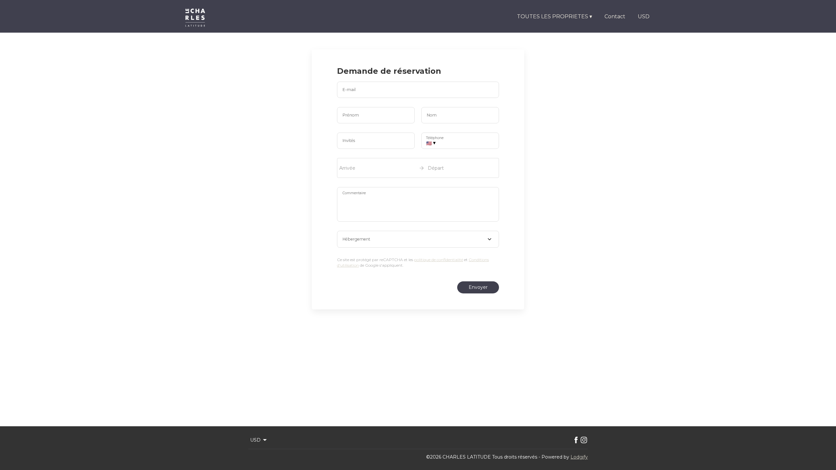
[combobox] (418, 239)
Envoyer (478, 287)
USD (644, 16)
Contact (614, 16)
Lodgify (579, 457)
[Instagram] (584, 440)
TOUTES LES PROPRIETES (554, 16)
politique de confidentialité (438, 259)
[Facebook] (576, 440)
